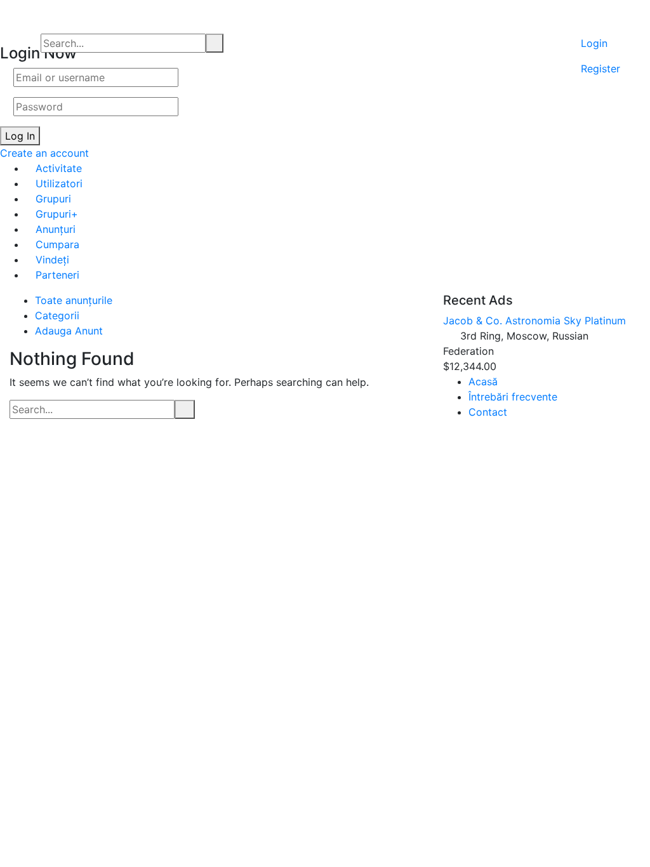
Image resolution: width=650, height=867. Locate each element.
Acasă (483, 381)
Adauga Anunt (69, 330)
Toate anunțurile (73, 300)
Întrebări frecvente (512, 396)
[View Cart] (600, 17)
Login (594, 43)
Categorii (57, 315)
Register (600, 68)
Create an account (44, 153)
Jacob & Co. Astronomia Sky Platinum (534, 320)
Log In (20, 135)
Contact (487, 412)
